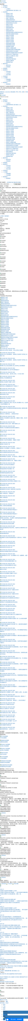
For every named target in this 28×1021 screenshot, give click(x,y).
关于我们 (5, 7)
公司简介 (8, 9)
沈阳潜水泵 (10, 967)
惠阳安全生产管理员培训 (12, 54)
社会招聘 (8, 81)
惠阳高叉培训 (9, 26)
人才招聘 (5, 78)
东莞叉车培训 (10, 966)
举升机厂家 (4, 967)
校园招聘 (8, 79)
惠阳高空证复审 (10, 40)
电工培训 (14, 182)
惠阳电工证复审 (10, 37)
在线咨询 (5, 76)
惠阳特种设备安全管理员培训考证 (14, 32)
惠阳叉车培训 (9, 24)
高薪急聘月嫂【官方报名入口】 (13, 10)
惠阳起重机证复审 (10, 45)
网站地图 (13, 92)
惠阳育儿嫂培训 (10, 60)
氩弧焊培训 (12, 974)
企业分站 (7, 92)
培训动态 (8, 71)
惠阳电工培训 (9, 13)
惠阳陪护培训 (9, 62)
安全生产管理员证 (4, 977)
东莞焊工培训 (3, 966)
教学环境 (5, 63)
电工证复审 (11, 977)
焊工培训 (18, 182)
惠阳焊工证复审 (10, 38)
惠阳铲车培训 (9, 29)
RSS (17, 92)
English (5, 2)
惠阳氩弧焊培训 (10, 16)
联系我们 (5, 82)
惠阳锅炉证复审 (10, 46)
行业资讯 (8, 73)
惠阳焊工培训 (9, 15)
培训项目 (5, 12)
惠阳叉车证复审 (10, 35)
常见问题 (8, 74)
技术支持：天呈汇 (4, 1003)
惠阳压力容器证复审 (11, 48)
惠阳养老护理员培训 (11, 59)
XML (20, 92)
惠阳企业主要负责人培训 (12, 56)
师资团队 (8, 67)
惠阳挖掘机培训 (10, 27)
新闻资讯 (5, 70)
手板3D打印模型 (18, 966)
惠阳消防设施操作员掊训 (12, 34)
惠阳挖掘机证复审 (10, 43)
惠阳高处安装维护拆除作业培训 (13, 21)
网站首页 (5, 5)
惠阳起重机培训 (10, 30)
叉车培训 (9, 182)
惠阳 (7, 1001)
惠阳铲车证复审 (10, 41)
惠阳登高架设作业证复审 (12, 51)
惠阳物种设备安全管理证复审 (13, 49)
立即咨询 (3, 813)
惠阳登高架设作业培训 (11, 23)
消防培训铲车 (22, 977)
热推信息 (2, 92)
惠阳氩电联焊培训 (10, 20)
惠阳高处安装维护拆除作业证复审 (14, 52)
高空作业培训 (18, 974)
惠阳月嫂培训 (9, 57)
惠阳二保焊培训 (10, 18)
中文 (1, 2)
